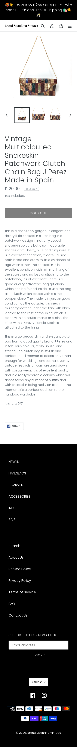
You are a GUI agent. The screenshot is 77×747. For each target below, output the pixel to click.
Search (14, 545)
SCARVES (16, 484)
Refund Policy (20, 569)
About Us (16, 557)
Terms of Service (22, 592)
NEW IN (14, 461)
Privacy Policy (20, 580)
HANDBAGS (17, 473)
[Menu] (69, 25)
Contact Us (18, 615)
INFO (12, 508)
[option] (21, 115)
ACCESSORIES (19, 496)
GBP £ (37, 682)
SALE (12, 519)
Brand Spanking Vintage (44, 733)
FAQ (12, 603)
